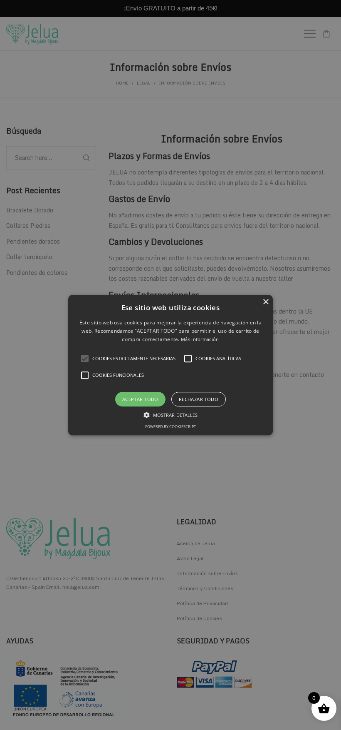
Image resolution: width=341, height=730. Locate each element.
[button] (170, 365)
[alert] (170, 365)
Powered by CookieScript (170, 426)
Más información (200, 339)
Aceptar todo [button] (140, 399)
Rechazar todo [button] (198, 399)
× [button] (265, 302)
